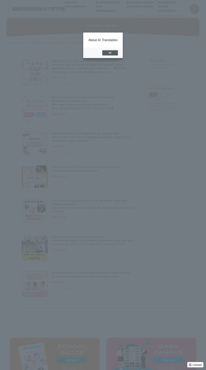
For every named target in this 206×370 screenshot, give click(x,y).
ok (110, 53)
